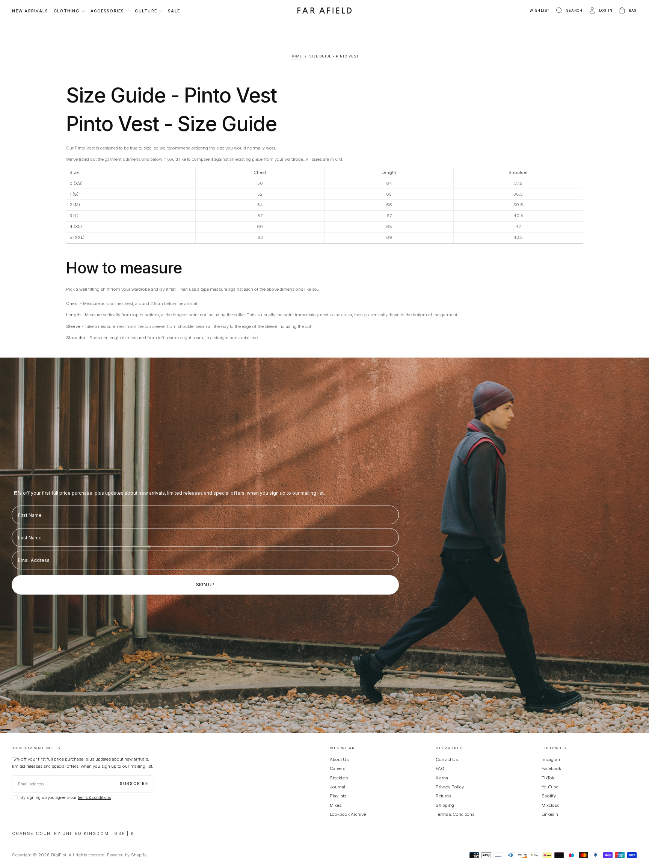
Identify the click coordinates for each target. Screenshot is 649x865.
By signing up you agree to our (65, 797)
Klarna (442, 777)
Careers (337, 768)
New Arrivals (30, 11)
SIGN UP (205, 584)
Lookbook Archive (348, 814)
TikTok (548, 777)
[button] (569, 10)
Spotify (549, 796)
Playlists (338, 796)
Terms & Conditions (455, 814)
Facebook (551, 768)
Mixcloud (551, 805)
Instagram (551, 759)
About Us (339, 759)
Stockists (339, 777)
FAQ (440, 768)
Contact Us (447, 759)
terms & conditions (94, 797)
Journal (337, 787)
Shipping (445, 805)
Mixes (335, 805)
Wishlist (540, 10)
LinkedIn (550, 814)
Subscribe (134, 783)
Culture (146, 11)
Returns (443, 796)
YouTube (550, 787)
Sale (174, 11)
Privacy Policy (450, 787)
